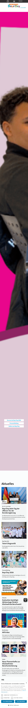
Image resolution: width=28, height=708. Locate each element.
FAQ (2, 680)
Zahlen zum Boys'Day (14, 426)
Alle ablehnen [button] (21, 701)
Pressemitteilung (14, 423)
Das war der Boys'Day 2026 (14, 420)
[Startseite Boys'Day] (14, 7)
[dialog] (14, 694)
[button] (14, 705)
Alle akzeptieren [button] (7, 701)
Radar (20, 1)
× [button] (26, 682)
